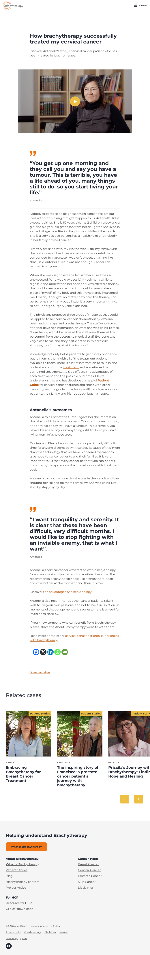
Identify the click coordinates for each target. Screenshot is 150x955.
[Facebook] (36, 652)
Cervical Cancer (89, 870)
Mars (24, 938)
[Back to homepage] (13, 5)
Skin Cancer (86, 882)
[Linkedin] (50, 652)
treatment (71, 367)
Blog (9, 876)
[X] (43, 652)
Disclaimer (85, 887)
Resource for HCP (19, 903)
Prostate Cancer (90, 876)
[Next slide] (138, 799)
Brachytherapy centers (22, 882)
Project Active (16, 887)
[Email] (64, 652)
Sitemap (63, 932)
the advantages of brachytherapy (67, 592)
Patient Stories (16, 870)
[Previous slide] (124, 799)
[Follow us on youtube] (9, 946)
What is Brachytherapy (22, 864)
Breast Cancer (88, 864)
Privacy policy (13, 932)
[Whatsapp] (57, 652)
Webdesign (12, 938)
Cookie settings (32, 932)
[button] (140, 5)
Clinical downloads (19, 909)
